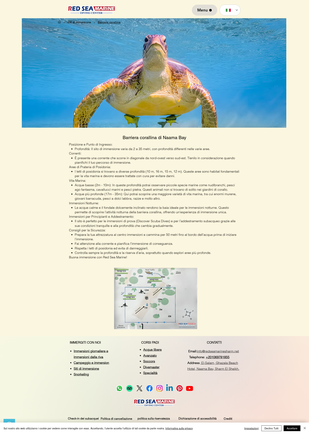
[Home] (59, 22)
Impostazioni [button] (251, 428)
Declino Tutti (271, 428)
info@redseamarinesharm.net (218, 351)
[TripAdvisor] (129, 388)
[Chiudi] (305, 428)
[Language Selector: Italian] (230, 10)
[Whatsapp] (119, 388)
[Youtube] (189, 388)
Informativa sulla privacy (179, 428)
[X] (139, 388)
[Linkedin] (169, 388)
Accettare (292, 428)
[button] (83, 418)
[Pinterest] (179, 388)
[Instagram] (159, 388)
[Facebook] (149, 388)
